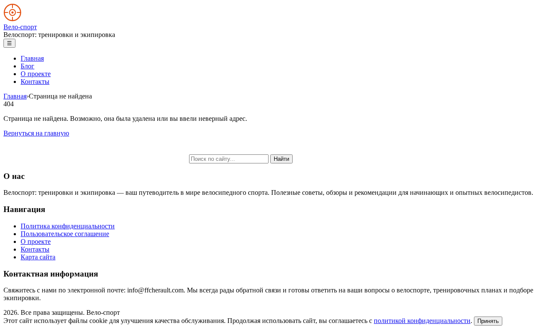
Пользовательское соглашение (65, 233)
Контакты (35, 81)
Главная (32, 58)
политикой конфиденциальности (422, 320)
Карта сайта (38, 257)
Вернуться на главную (36, 133)
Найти (281, 159)
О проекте (36, 73)
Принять (488, 321)
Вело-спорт (20, 27)
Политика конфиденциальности (68, 226)
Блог (27, 66)
